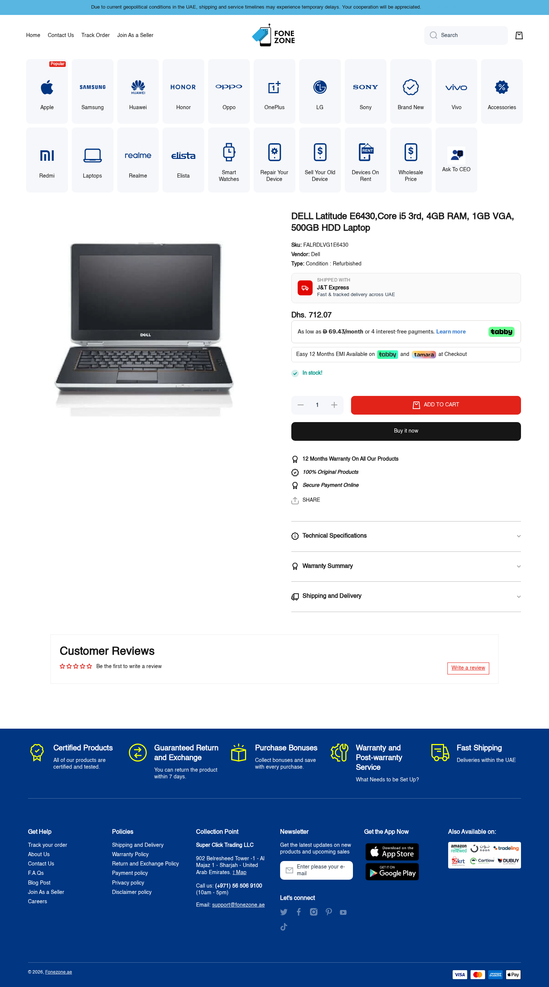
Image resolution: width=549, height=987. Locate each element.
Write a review (468, 668)
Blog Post (39, 883)
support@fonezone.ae (238, 905)
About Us (39, 854)
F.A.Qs (36, 873)
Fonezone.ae (58, 972)
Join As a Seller (46, 892)
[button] (519, 35)
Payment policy (130, 873)
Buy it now (406, 431)
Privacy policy (128, 883)
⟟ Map (239, 872)
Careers (37, 901)
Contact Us (41, 864)
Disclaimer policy (132, 892)
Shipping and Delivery (138, 845)
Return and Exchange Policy (145, 864)
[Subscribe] (343, 870)
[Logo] (274, 35)
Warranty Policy (130, 854)
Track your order (47, 845)
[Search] (430, 35)
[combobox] (466, 35)
